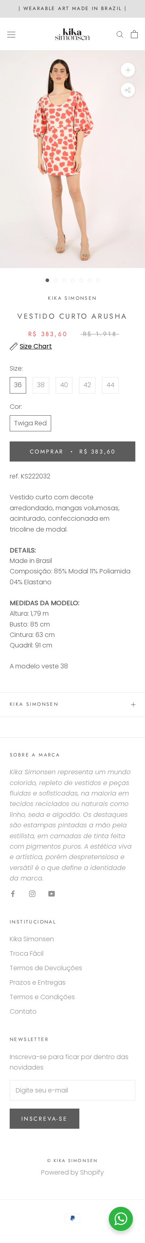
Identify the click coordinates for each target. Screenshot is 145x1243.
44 (110, 385)
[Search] (120, 34)
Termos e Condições (42, 997)
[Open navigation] (11, 34)
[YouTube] (51, 893)
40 (64, 385)
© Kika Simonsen (72, 1160)
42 (87, 385)
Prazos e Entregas (38, 982)
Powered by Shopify (72, 1172)
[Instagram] (32, 893)
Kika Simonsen (34, 704)
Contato (23, 1011)
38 (41, 385)
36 (18, 385)
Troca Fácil (27, 953)
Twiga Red (30, 423)
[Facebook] (13, 893)
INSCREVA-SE (44, 1119)
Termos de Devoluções (46, 968)
